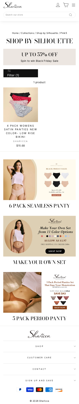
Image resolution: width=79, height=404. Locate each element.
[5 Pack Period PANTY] (39, 292)
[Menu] (74, 5)
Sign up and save (39, 380)
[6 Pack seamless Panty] (39, 179)
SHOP (39, 346)
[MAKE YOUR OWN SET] (39, 236)
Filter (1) (13, 75)
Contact (39, 369)
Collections (27, 33)
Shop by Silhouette (47, 33)
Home (15, 33)
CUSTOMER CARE (39, 357)
